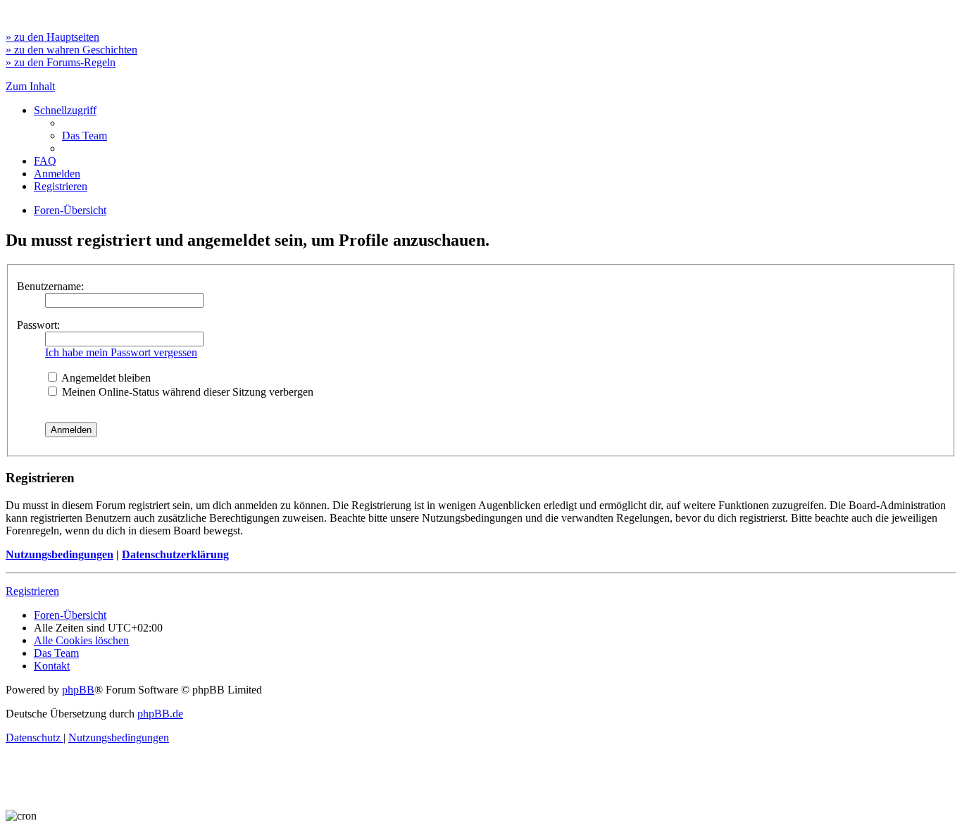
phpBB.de (160, 714)
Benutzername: (50, 286)
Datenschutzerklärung (175, 554)
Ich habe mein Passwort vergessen (121, 352)
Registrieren (32, 591)
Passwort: (38, 325)
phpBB (78, 690)
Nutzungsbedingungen (59, 554)
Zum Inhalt (30, 86)
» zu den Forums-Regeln (60, 62)
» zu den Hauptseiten (52, 37)
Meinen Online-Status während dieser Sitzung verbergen (186, 392)
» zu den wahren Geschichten (71, 50)
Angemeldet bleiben (105, 378)
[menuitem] (84, 136)
